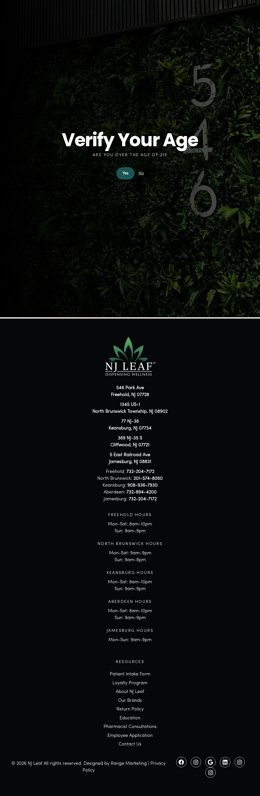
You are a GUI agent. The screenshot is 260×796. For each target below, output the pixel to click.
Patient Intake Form (130, 674)
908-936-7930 (142, 485)
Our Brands (130, 701)
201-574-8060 (148, 478)
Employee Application (130, 736)
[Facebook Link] (181, 762)
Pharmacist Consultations (130, 727)
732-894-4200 (141, 492)
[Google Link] (210, 762)
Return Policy (130, 709)
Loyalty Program (130, 683)
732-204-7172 (140, 472)
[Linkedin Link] (225, 762)
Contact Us (130, 744)
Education (130, 718)
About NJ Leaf (130, 692)
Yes (125, 173)
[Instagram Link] (196, 762)
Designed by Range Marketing (115, 763)
